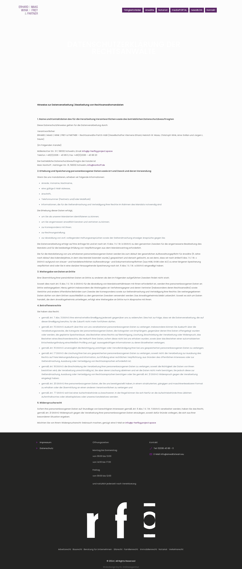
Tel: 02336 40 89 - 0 (164, 448)
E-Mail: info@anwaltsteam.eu (169, 454)
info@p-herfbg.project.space (97, 151)
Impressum (45, 442)
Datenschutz (46, 448)
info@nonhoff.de (96, 165)
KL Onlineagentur (129, 566)
